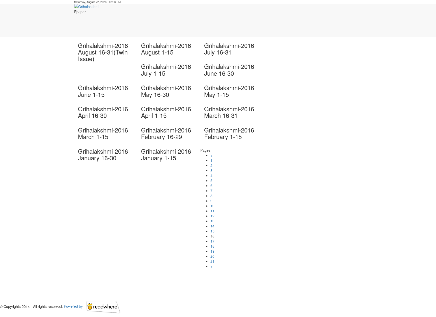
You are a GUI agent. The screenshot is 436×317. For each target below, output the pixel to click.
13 (212, 220)
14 (212, 225)
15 (212, 230)
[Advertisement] (274, 25)
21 (212, 261)
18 (212, 246)
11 (212, 210)
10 (212, 205)
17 (212, 241)
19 (212, 251)
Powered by (74, 306)
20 (212, 256)
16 (212, 236)
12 (212, 215)
